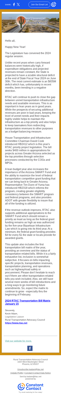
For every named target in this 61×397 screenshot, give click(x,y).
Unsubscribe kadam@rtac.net (30, 369)
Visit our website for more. (18, 341)
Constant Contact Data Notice (38, 373)
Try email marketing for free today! (30, 392)
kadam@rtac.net (34, 376)
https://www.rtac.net (16, 323)
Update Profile (16, 373)
